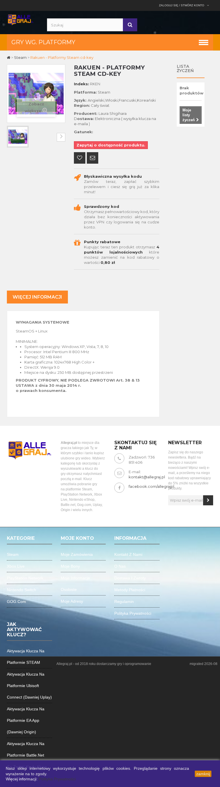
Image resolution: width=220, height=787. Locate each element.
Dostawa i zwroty (130, 578)
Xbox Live (16, 566)
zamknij (203, 773)
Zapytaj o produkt (92, 158)
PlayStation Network (25, 578)
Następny (61, 137)
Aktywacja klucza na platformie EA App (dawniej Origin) (25, 720)
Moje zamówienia (77, 554)
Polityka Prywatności (57, 779)
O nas (120, 566)
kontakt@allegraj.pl (147, 477)
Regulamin (124, 601)
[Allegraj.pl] (20, 19)
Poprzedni (11, 137)
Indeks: (81, 84)
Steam (13, 554)
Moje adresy (72, 601)
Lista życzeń (185, 68)
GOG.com (16, 601)
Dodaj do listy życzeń (79, 158)
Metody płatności (129, 589)
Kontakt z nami (128, 554)
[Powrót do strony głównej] (9, 57)
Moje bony (70, 566)
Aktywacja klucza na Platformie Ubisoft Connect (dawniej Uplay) (29, 685)
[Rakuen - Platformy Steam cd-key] (17, 136)
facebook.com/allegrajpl (151, 486)
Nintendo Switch (21, 589)
